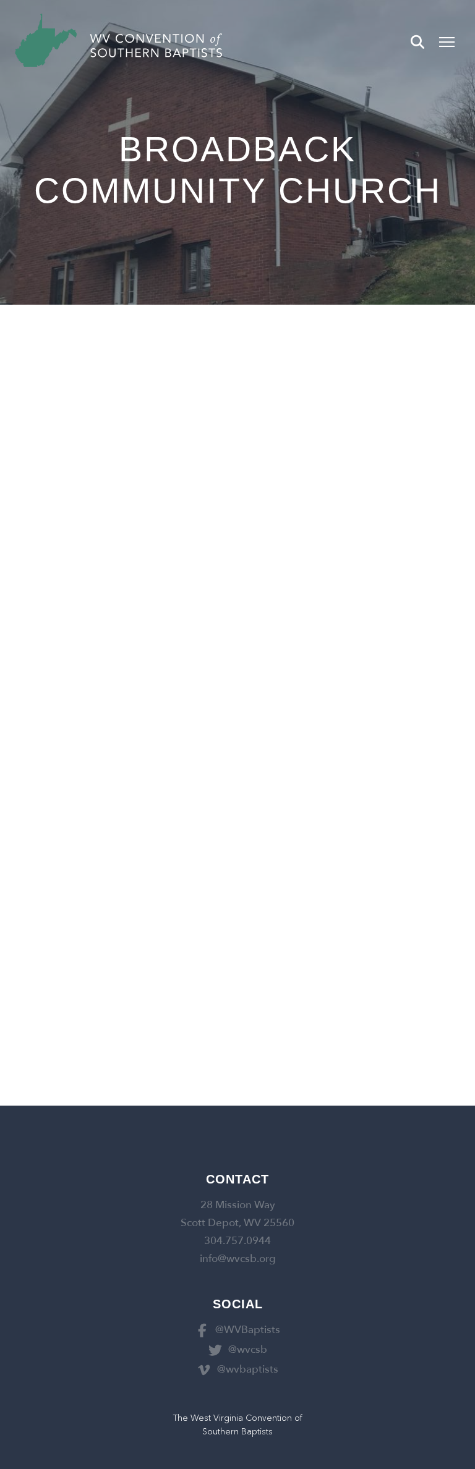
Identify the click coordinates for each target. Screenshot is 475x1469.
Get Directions (40, 471)
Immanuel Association (117, 444)
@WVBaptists (247, 1330)
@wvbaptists (247, 1369)
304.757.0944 (237, 1241)
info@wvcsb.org (238, 1258)
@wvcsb (247, 1349)
